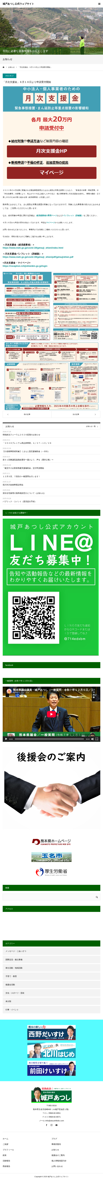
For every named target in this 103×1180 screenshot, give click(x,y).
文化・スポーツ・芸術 (14, 993)
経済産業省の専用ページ (46, 215)
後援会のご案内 (58, 1155)
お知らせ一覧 (91, 426)
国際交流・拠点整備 (13, 959)
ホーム (5, 1139)
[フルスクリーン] (96, 739)
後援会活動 (10, 985)
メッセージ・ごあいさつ (15, 951)
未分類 (8, 1001)
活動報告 (6, 1161)
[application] (51, 714)
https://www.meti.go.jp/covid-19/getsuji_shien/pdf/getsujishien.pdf (38, 257)
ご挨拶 (5, 1144)
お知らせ (55, 1150)
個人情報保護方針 (59, 1161)
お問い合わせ (57, 1166)
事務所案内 (56, 1144)
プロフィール (8, 1150)
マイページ (50, 223)
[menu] (99, 4)
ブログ (54, 1139)
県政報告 (6, 1166)
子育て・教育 (11, 976)
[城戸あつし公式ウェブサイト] (18, 4)
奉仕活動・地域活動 (13, 968)
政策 (4, 1155)
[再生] (6, 739)
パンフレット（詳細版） (73, 215)
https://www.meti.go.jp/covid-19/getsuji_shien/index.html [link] (33, 248)
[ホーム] (4, 67)
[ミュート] (92, 739)
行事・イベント (12, 1010)
